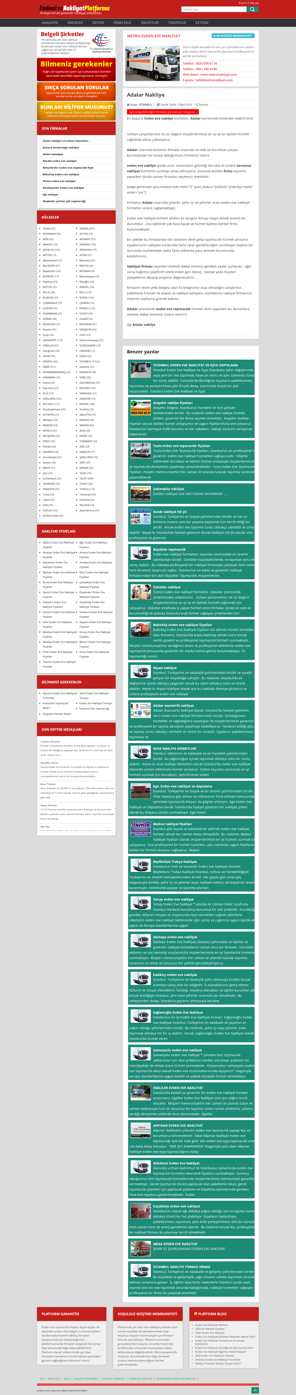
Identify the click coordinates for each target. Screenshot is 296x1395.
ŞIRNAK (84, 467)
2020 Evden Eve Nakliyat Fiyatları (214, 1355)
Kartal (46, 382)
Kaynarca (48, 388)
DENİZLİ (84, 308)
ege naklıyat (50, 194)
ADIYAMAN (49, 233)
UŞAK (46, 499)
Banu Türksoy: (48, 784)
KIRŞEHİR (85, 398)
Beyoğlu (84, 281)
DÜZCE (84, 313)
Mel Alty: (45, 826)
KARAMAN (49, 377)
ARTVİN (47, 255)
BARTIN (84, 265)
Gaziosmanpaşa (89, 340)
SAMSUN (85, 452)
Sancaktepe (49, 457)
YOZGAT (47, 510)
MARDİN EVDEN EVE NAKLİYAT (60, 161)
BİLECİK (47, 287)
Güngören (49, 350)
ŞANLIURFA (86, 457)
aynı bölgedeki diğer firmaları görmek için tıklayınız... (163, 112)
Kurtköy (84, 409)
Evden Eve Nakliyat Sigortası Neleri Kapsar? (220, 1351)
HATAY (46, 356)
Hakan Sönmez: (48, 805)
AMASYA (48, 244)
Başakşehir (49, 271)
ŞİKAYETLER (150, 22)
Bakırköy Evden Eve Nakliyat (61, 174)
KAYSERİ (84, 388)
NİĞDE (83, 436)
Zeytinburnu (87, 510)
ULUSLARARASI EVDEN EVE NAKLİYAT (176, 1378)
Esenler (47, 329)
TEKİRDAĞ (49, 483)
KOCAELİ (48, 404)
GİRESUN (48, 345)
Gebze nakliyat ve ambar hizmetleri (65, 140)
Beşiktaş (47, 281)
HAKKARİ (85, 350)
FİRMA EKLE (122, 22)
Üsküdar (84, 499)
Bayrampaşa (87, 276)
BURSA (84, 297)
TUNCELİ (85, 489)
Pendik (47, 446)
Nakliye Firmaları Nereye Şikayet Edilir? (218, 1363)
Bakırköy (85, 260)
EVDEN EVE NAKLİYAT (140, 1378)
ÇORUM (47, 308)
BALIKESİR (49, 265)
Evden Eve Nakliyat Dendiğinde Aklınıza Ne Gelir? (224, 1347)
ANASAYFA (50, 22)
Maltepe (47, 420)
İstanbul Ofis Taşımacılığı (94, 708)
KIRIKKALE (86, 393)
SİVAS (83, 473)
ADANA (84, 228)
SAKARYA (48, 452)
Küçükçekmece (51, 409)
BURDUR (48, 297)
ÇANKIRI (84, 303)
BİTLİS (46, 292)
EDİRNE (47, 319)
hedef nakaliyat (53, 154)
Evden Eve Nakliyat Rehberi (211, 1325)
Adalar (46, 228)
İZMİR (46, 366)
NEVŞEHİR (49, 436)
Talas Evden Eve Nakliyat (210, 1332)
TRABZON (48, 489)
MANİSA (84, 420)
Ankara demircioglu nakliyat (61, 147)
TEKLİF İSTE (54, 1378)
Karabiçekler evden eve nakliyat (63, 187)
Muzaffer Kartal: (49, 762)
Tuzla (46, 494)
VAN (45, 505)
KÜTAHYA (48, 414)
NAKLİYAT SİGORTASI (113, 1378)
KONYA (84, 404)
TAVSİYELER (177, 22)
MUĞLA (47, 430)
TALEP (83, 478)
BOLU (83, 292)
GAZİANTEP (49, 340)
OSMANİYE (86, 441)
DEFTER (98, 22)
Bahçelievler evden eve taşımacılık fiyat (68, 167)
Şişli (45, 473)
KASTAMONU (87, 382)
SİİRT (82, 462)
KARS (83, 377)
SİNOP (46, 467)
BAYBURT (48, 276)
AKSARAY (85, 239)
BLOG (67, 1378)
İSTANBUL (145, 104)
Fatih (83, 334)
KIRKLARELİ (49, 398)
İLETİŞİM (201, 22)
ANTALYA (48, 249)
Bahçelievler (50, 260)
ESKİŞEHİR (86, 329)
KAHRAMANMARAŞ (54, 372)
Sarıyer (47, 462)
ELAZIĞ (84, 319)
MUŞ (82, 430)
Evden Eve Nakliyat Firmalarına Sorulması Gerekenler (219, 1342)
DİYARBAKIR (50, 313)
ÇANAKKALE (50, 303)
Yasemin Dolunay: (50, 741)
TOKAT (84, 483)
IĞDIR (83, 356)
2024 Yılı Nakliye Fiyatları (210, 1328)
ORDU (46, 441)
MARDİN (48, 425)
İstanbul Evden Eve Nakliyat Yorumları (217, 1359)
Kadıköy (84, 366)
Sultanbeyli (49, 478)
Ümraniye (85, 494)
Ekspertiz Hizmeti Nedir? (57, 714)
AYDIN (83, 255)
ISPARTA (48, 361)
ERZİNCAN (49, 324)
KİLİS (46, 393)
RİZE (82, 446)
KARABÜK (85, 372)
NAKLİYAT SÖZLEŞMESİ (86, 1378)
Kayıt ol (243, 3)
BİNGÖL (84, 287)
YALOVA (84, 505)
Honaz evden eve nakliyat (59, 181)
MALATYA (85, 414)
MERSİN (84, 425)
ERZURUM (86, 324)
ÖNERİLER (75, 22)
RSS (42, 1378)
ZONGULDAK (50, 515)
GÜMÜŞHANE (88, 345)
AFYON (84, 233)
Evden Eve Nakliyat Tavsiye (96, 703)
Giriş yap (254, 3)
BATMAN (85, 271)
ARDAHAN (86, 249)
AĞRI (46, 239)
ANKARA (84, 244)
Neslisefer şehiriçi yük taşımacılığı (64, 201)
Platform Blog (212, 1314)
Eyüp (46, 334)
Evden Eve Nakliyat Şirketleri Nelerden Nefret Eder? (225, 1336)
